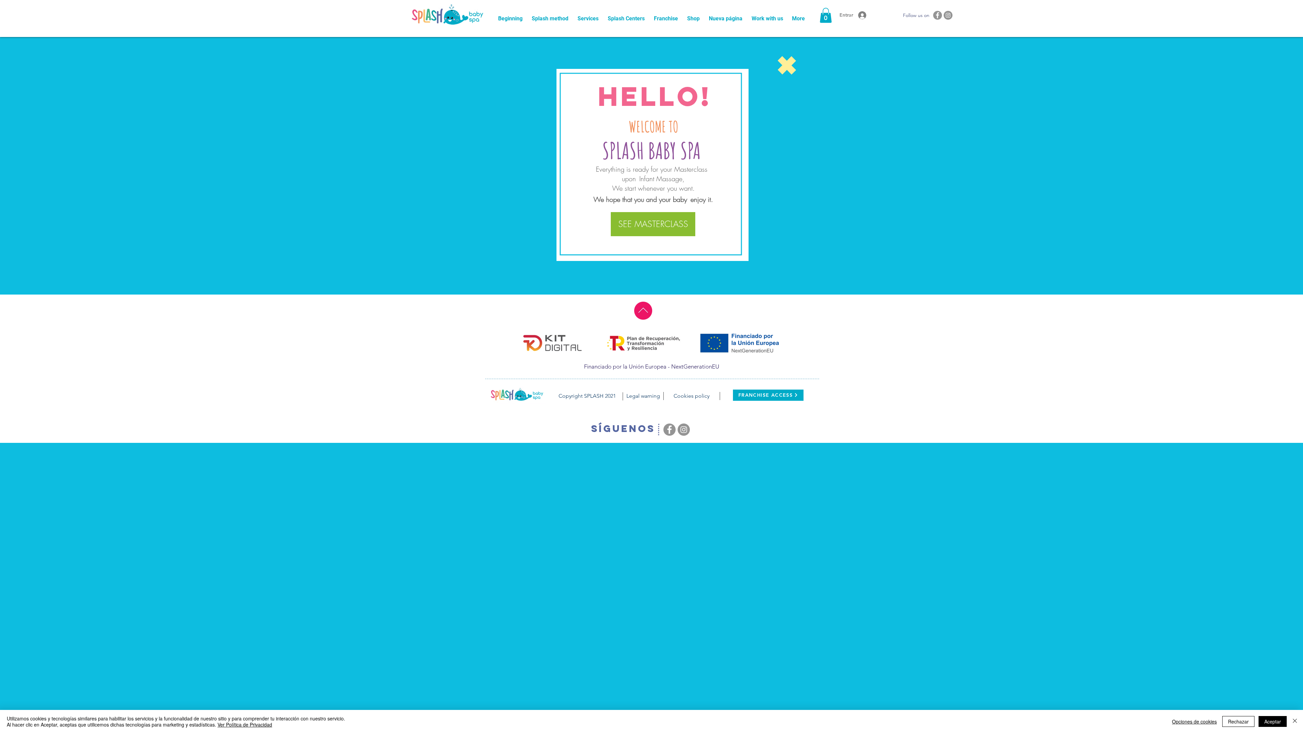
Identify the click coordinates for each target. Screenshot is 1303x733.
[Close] (1295, 721)
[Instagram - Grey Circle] (948, 15)
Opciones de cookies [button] (1194, 721)
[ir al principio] (643, 310)
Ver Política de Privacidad (245, 724)
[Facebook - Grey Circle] (937, 15)
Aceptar (1272, 721)
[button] (825, 15)
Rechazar (1238, 721)
